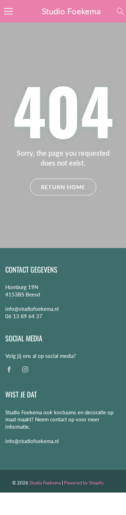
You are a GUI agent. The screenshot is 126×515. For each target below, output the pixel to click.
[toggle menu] (8, 11)
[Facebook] (9, 369)
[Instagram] (25, 369)
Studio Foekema (71, 11)
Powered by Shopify (84, 483)
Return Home (63, 186)
